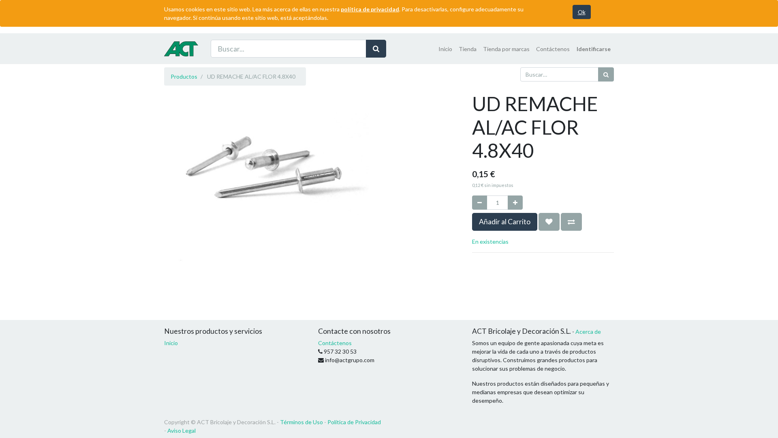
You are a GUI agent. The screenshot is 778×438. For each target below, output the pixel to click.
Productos (184, 76)
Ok (582, 12)
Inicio (171, 342)
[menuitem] (445, 48)
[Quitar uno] (479, 202)
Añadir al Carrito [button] (504, 221)
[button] (549, 222)
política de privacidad (370, 9)
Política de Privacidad (354, 422)
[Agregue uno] (515, 202)
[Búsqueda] (376, 49)
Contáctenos (335, 342)
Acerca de (588, 331)
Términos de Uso (301, 422)
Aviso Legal (181, 430)
